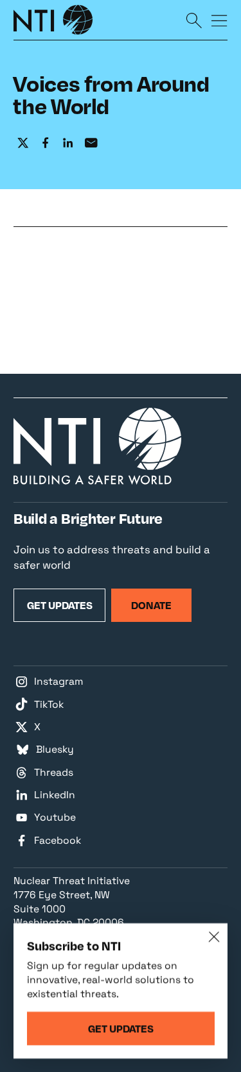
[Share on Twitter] (23, 143)
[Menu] (219, 20)
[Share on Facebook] (45, 143)
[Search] (194, 20)
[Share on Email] (91, 143)
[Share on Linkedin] (68, 143)
